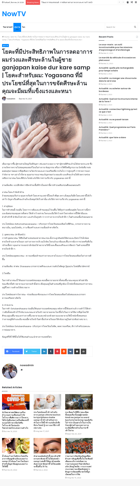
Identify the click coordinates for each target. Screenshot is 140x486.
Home (6, 37)
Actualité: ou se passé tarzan (113, 119)
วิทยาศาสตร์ (7, 27)
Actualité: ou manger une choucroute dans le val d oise (118, 79)
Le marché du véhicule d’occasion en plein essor (117, 59)
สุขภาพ (17, 27)
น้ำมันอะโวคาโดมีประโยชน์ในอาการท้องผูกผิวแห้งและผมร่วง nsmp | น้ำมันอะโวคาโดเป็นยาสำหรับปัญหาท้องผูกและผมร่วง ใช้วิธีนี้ (15, 461)
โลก (23, 27)
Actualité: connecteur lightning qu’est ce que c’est (118, 110)
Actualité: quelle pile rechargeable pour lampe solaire (116, 69)
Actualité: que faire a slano (112, 137)
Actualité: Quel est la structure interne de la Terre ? (118, 100)
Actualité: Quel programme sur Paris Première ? (117, 128)
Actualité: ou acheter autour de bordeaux (115, 90)
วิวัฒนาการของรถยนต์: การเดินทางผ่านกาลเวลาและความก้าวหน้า (67, 2)
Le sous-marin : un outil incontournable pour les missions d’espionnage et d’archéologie (115, 47)
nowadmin (11, 99)
